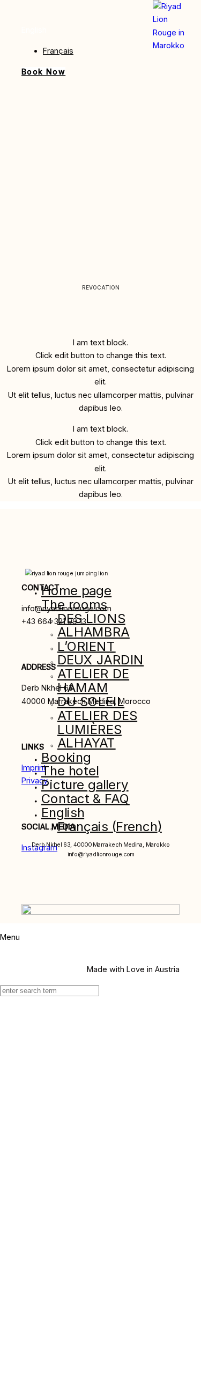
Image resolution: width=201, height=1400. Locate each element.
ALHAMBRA (93, 632)
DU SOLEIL (90, 701)
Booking (66, 757)
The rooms (74, 604)
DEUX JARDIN (100, 660)
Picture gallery (85, 784)
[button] (34, 29)
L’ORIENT (86, 646)
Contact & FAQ (85, 798)
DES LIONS (91, 618)
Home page (76, 590)
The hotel (70, 771)
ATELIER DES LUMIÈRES (97, 722)
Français (58, 50)
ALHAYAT (86, 743)
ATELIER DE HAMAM (93, 680)
